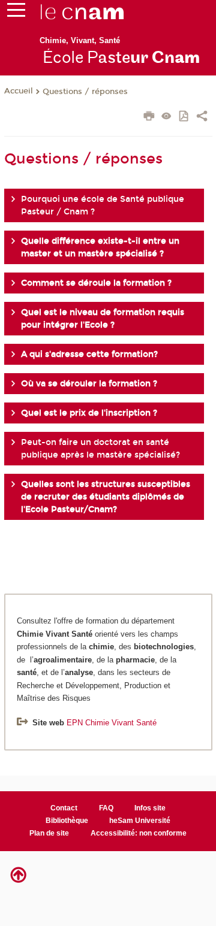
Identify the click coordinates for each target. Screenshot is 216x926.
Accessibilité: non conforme (139, 833)
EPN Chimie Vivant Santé (112, 722)
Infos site (150, 808)
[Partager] (202, 117)
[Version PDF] (184, 117)
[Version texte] (166, 117)
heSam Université (139, 820)
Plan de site (49, 833)
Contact (63, 808)
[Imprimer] (149, 117)
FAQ (106, 808)
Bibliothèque (67, 820)
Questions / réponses (85, 91)
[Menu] (16, 12)
